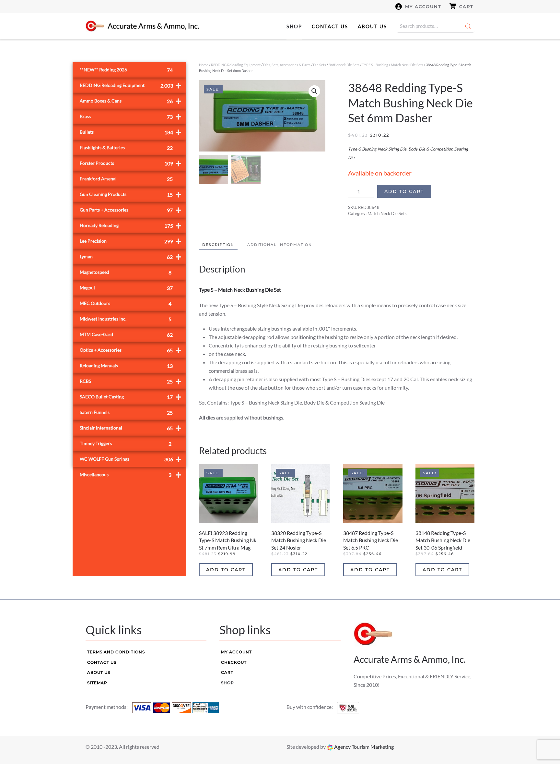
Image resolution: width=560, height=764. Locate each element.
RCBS (130, 381)
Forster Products (130, 163)
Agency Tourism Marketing (363, 747)
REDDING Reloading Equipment (236, 65)
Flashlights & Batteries (126, 148)
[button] (314, 91)
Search (467, 26)
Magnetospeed (125, 272)
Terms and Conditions (116, 651)
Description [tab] (218, 244)
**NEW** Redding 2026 (126, 70)
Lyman (130, 256)
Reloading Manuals (126, 366)
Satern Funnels (126, 412)
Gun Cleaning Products (130, 194)
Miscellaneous (130, 474)
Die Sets (319, 65)
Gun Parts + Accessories (130, 209)
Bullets (130, 132)
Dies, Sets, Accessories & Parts (286, 65)
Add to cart (404, 191)
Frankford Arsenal (126, 179)
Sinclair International (130, 427)
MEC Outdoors (125, 303)
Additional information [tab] (279, 244)
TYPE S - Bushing (375, 65)
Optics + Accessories (130, 350)
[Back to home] (142, 26)
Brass (130, 116)
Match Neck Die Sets (407, 65)
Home (203, 65)
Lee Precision (130, 241)
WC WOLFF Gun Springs (130, 459)
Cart (466, 6)
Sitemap (97, 682)
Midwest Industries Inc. (125, 319)
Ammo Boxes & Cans (130, 100)
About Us (372, 26)
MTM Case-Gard (126, 335)
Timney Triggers (125, 444)
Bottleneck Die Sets (344, 65)
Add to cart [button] (226, 570)
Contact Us (330, 26)
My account (423, 6)
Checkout (234, 662)
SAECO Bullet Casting (130, 396)
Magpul (126, 288)
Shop (294, 26)
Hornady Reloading (130, 225)
